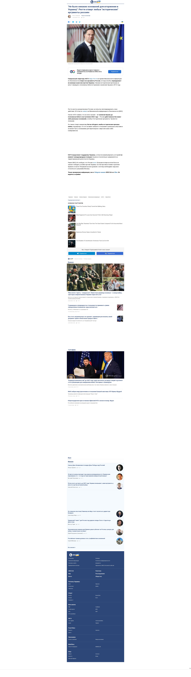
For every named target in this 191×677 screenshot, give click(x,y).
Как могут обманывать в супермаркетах (78, 309)
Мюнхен (76, 197)
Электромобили (99, 620)
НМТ (97, 611)
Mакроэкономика (100, 639)
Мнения (70, 462)
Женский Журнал (72, 658)
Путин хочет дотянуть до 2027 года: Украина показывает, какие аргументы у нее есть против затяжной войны (90, 484)
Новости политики (85, 15)
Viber (115, 172)
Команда (98, 558)
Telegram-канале (99, 172)
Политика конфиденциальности (103, 560)
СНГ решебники (71, 613)
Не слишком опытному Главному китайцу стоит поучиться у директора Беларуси (89, 512)
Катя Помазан (76, 15)
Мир (69, 573)
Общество (99, 576)
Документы (98, 563)
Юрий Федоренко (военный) (75, 533)
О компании (71, 558)
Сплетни (97, 653)
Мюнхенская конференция (94, 197)
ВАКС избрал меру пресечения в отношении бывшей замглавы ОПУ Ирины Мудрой (95, 391)
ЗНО (69, 611)
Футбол (70, 595)
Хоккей (70, 597)
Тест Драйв (71, 620)
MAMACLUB (98, 646)
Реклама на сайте (72, 563)
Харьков (97, 583)
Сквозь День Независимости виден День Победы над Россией (86, 465)
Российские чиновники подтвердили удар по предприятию (83, 403)
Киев (69, 583)
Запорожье (71, 586)
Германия (71, 197)
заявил (85, 111)
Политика (98, 571)
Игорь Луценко (72, 467)
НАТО (102, 197)
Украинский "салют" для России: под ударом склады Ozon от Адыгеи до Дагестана (89, 521)
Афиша (69, 653)
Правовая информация (73, 560)
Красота (70, 656)
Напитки (97, 630)
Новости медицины (72, 646)
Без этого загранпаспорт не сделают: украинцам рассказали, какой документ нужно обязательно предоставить (90, 317)
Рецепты (70, 630)
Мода (97, 656)
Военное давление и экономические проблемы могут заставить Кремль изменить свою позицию (92, 384)
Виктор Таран (71, 524)
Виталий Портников (73, 478)
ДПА (97, 609)
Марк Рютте (93, 79)
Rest (69, 458)
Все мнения (71, 547)
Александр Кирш (72, 515)
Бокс (97, 597)
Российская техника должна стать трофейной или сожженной (86, 538)
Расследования (100, 573)
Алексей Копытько (73, 487)
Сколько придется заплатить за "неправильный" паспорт (82, 320)
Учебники (98, 606)
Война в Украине (83, 197)
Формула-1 (70, 600)
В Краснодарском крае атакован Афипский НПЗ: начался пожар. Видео (91, 400)
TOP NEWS (72, 350)
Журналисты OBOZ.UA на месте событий (105, 565)
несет (95, 162)
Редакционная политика (73, 200)
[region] (95, 96)
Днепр (97, 586)
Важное (71, 262)
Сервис (97, 623)
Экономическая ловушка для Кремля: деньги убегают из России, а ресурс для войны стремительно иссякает (91, 530)
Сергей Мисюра (72, 540)
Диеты (69, 632)
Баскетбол (98, 595)
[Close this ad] (190, 668)
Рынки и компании (72, 639)
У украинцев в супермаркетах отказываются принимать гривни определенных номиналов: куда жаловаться (88, 306)
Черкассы (70, 588)
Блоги (70, 576)
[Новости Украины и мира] (70, 259)
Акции (69, 623)
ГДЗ (69, 606)
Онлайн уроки (71, 609)
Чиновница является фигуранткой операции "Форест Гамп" (83, 394)
